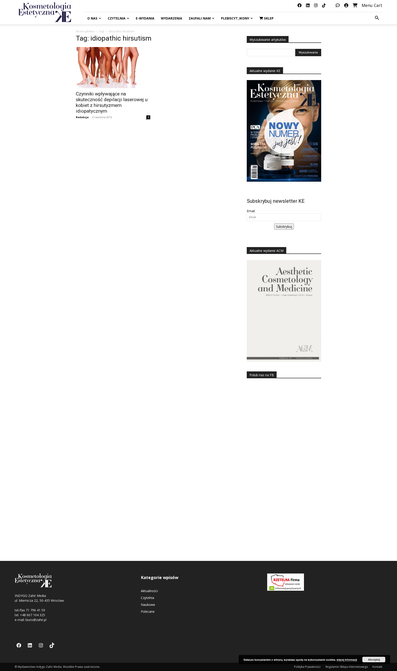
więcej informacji (347, 659)
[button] (376, 18)
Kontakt (377, 667)
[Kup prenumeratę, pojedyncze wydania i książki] (355, 5)
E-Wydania (145, 18)
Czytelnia (116, 18)
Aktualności (149, 591)
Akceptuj (374, 659)
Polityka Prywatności (307, 667)
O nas (92, 18)
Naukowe (148, 604)
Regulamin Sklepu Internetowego (347, 667)
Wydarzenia (171, 18)
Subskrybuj (284, 226)
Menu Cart (372, 5)
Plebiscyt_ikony (235, 18)
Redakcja (82, 117)
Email (251, 211)
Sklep (268, 18)
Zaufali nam (200, 18)
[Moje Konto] (346, 5)
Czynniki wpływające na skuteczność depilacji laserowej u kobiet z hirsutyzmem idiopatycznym (111, 102)
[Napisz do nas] (338, 5)
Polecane (148, 611)
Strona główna (85, 31)
